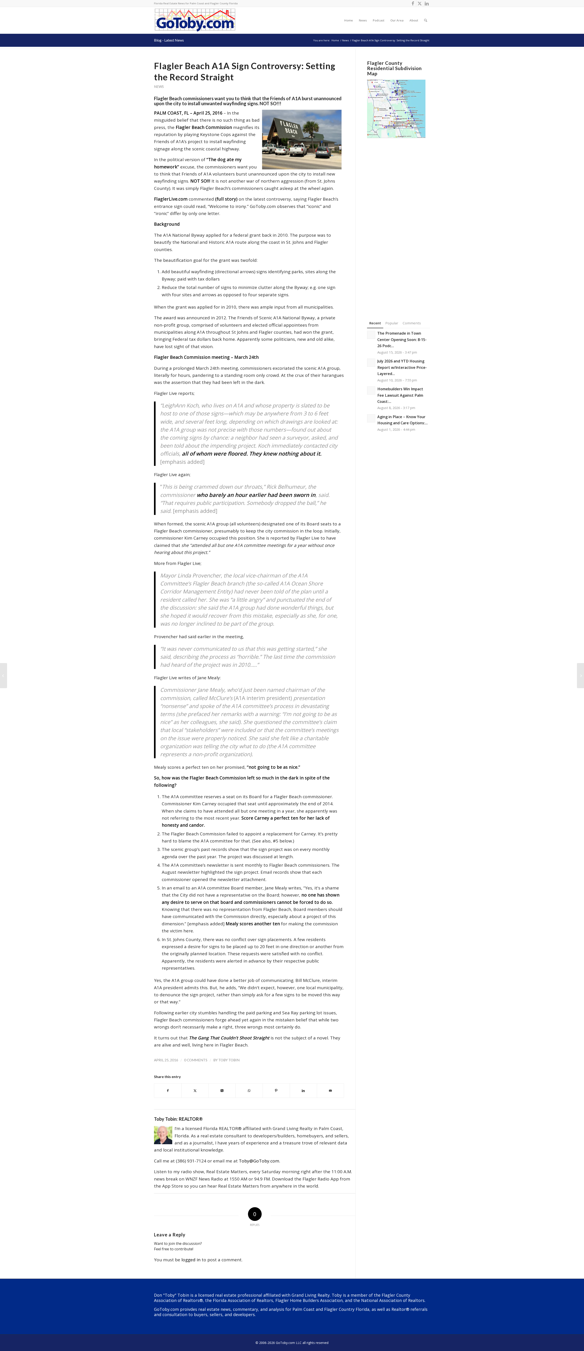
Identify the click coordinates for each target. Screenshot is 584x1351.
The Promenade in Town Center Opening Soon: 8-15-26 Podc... (402, 339)
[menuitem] (348, 20)
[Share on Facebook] (167, 1090)
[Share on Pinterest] (276, 1090)
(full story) (226, 199)
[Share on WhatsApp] (249, 1090)
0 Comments (195, 1060)
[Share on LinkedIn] (303, 1090)
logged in (191, 1260)
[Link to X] (419, 3)
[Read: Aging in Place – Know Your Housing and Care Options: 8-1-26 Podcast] (371, 418)
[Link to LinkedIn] (426, 3)
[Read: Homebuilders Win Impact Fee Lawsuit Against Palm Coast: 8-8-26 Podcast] (371, 390)
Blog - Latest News (169, 40)
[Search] (425, 20)
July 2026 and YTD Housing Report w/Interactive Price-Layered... (402, 367)
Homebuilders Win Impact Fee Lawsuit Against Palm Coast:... (400, 395)
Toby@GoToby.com (259, 1161)
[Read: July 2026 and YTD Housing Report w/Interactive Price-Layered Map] (371, 363)
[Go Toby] (195, 20)
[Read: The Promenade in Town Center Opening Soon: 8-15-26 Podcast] (371, 335)
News (159, 86)
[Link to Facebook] (412, 3)
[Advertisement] (398, 222)
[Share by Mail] (330, 1090)
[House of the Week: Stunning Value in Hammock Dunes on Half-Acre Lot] (3, 675)
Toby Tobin (229, 1060)
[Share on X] (195, 1090)
